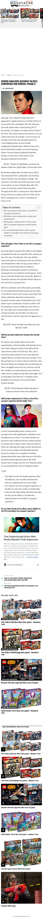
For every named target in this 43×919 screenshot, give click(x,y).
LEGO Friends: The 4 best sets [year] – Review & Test (19, 712)
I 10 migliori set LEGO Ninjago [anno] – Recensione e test (29, 20)
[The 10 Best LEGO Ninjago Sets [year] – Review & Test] (21, 639)
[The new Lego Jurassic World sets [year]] (21, 852)
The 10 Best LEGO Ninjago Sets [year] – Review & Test (20, 653)
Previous (1, 18)
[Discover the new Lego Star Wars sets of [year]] (21, 669)
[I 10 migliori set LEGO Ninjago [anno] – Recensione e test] (29, 13)
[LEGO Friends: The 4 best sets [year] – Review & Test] (21, 698)
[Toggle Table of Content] (37, 207)
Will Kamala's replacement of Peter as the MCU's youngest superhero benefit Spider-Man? (20, 224)
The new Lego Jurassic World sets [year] (15, 869)
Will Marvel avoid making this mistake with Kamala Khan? (20, 217)
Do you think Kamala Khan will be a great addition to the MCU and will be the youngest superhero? (21, 233)
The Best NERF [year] (8, 906)
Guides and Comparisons (9, 619)
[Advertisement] (21, 50)
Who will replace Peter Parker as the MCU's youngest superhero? (20, 212)
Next (42, 18)
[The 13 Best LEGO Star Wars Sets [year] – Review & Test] (21, 609)
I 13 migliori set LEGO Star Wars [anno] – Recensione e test (9, 21)
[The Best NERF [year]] (21, 888)
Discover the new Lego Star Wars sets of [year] (19, 683)
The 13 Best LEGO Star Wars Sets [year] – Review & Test (20, 623)
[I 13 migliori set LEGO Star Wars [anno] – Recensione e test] (9, 13)
